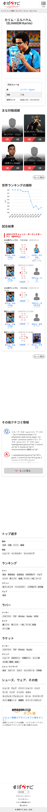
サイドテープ (38, 696)
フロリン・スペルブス (36, 304)
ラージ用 (6, 628)
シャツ (37, 688)
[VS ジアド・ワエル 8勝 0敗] (12, 127)
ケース (5, 692)
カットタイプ (29, 553)
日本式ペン (15, 658)
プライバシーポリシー (23, 796)
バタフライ (7, 616)
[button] (23, 51)
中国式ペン (26, 658)
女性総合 (20, 574)
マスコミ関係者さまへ (23, 802)
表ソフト (13, 578)
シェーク (6, 553)
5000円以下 (30, 574)
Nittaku (21, 616)
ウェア (14, 688)
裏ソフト (6, 624)
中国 (9, 545)
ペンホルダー (16, 553)
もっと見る (39, 177)
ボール (28, 696)
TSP (14, 616)
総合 (4, 574)
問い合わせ (23, 805)
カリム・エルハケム (10, 256)
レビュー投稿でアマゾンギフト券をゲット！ (23, 718)
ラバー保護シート (10, 700)
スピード (11, 670)
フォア (39, 574)
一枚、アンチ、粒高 (28, 624)
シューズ (6, 688)
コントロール (29, 670)
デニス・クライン (36, 346)
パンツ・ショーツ (25, 688)
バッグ (12, 692)
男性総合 (11, 574)
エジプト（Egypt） (28, 89)
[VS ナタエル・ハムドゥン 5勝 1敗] (34, 156)
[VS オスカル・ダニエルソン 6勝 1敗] (34, 127)
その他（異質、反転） (11, 662)
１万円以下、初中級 (35, 587)
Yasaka (29, 616)
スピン (19, 670)
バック (5, 578)
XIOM (36, 616)
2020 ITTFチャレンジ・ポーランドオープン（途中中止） (24, 235)
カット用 (36, 658)
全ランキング (8, 587)
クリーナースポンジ (33, 700)
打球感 (39, 670)
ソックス (20, 692)
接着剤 (21, 700)
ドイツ (16, 545)
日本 (4, 545)
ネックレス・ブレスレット (13, 696)
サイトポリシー (23, 799)
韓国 (22, 545)
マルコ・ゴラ (36, 324)
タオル (28, 692)
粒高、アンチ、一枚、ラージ (30, 578)
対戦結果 (22, 257)
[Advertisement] (23, 393)
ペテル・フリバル (36, 256)
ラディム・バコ (36, 279)
